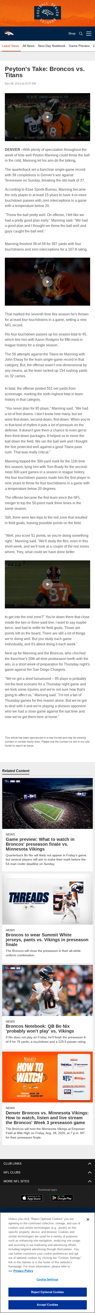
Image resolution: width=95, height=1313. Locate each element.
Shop (72, 33)
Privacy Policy (57, 1271)
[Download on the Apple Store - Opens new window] (31, 1199)
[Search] (81, 34)
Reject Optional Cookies (47, 1292)
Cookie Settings (47, 1279)
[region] (47, 1265)
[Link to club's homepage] (9, 31)
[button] (47, 117)
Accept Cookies (47, 1304)
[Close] (88, 1224)
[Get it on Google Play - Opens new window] (62, 1200)
